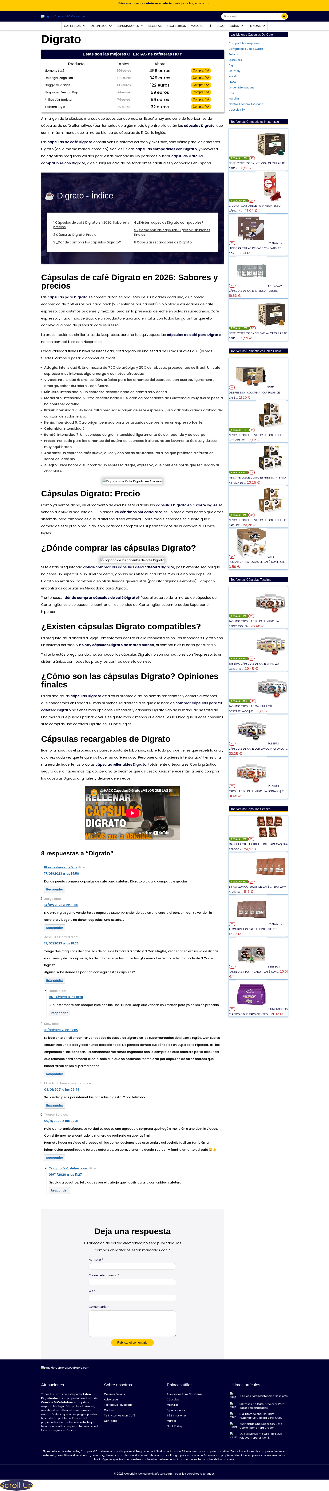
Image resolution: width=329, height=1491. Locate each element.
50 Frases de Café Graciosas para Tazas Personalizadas (262, 1406)
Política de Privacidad (118, 1405)
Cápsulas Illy (237, 110)
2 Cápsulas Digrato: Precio (75, 234)
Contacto (110, 1421)
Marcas (197, 26)
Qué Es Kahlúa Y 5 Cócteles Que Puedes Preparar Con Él (261, 1436)
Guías (234, 26)
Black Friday (174, 1426)
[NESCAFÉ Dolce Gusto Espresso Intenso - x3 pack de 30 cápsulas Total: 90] (271, 472)
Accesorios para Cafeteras (184, 1394)
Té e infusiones (177, 1415)
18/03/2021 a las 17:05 (61, 1030)
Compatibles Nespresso (244, 43)
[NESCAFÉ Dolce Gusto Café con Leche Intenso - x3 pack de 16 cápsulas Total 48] (271, 430)
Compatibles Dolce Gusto (246, 49)
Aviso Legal (111, 1399)
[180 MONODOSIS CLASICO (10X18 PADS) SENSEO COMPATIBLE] (252, 1009)
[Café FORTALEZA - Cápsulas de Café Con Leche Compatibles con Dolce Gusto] (252, 557)
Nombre (96, 1259)
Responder (54, 889)
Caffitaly (234, 71)
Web (92, 1291)
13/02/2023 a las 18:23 (61, 943)
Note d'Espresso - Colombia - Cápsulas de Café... (254, 392)
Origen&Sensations (241, 87)
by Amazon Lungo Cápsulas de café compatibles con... (255, 248)
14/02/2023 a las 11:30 (61, 905)
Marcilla (234, 98)
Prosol (232, 82)
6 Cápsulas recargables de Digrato (163, 242)
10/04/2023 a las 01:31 (66, 997)
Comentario (99, 1307)
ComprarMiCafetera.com (68, 1168)
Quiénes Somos (114, 1394)
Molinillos (99, 26)
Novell (232, 76)
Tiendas (254, 26)
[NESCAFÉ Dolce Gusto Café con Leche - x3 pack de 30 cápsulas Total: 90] (271, 515)
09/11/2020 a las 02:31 (61, 1121)
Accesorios (176, 26)
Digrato (233, 65)
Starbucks (235, 60)
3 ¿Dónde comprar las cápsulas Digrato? (87, 242)
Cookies (109, 1410)
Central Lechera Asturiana (246, 104)
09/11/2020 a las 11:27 (65, 1174)
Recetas (155, 26)
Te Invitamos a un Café (119, 1415)
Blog (220, 26)
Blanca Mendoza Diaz (60, 867)
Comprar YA (201, 70)
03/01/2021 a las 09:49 (61, 1089)
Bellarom (234, 54)
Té (210, 26)
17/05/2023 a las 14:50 (61, 873)
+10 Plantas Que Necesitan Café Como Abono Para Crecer (261, 1426)
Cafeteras (73, 26)
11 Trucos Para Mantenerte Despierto (264, 1396)
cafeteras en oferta (158, 3)
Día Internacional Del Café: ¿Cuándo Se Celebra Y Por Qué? (261, 1416)
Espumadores (128, 26)
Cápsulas (173, 1399)
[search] (284, 16)
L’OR (231, 93)
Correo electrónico (104, 1275)
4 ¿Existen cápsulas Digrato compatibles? (168, 222)
